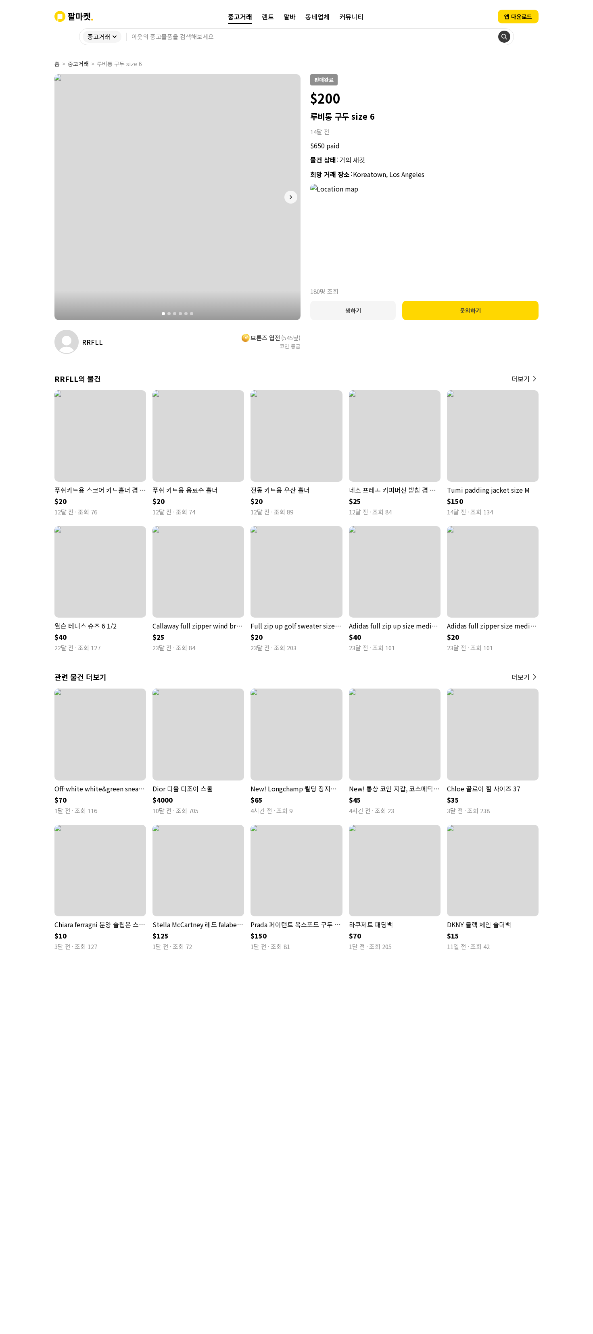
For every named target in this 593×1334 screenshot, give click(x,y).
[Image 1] (163, 313)
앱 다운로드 (518, 16)
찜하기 (353, 310)
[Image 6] (191, 313)
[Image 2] (169, 313)
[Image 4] (180, 313)
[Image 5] (186, 313)
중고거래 (78, 64)
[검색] (504, 37)
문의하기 (470, 310)
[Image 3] (174, 313)
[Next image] (290, 197)
